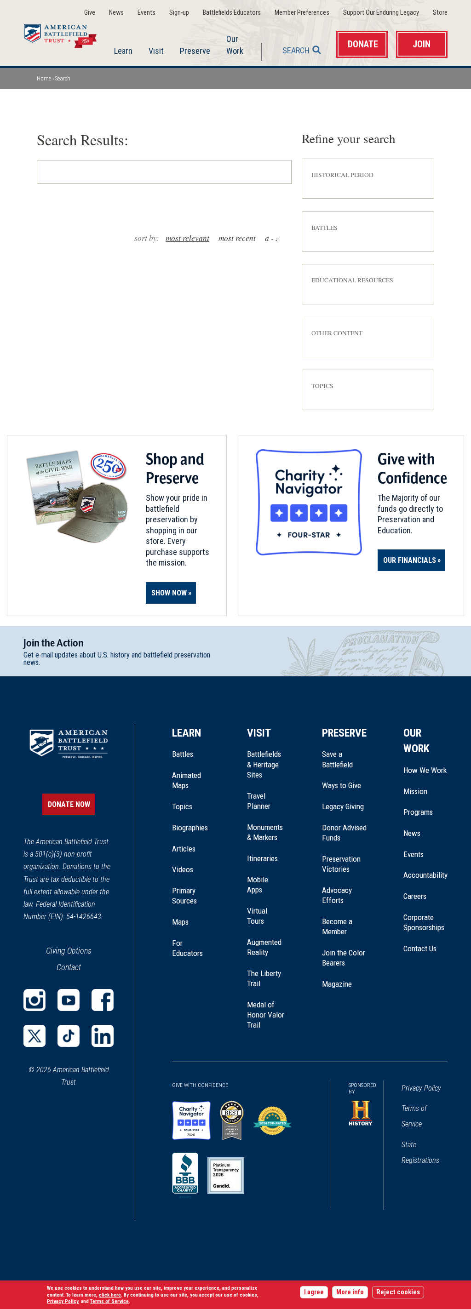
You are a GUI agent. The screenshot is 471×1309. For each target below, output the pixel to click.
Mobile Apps (257, 884)
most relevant (187, 238)
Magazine (337, 984)
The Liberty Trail (266, 979)
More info (350, 1292)
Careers (414, 896)
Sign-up (179, 13)
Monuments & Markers (265, 832)
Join (422, 44)
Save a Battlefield (337, 759)
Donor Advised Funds (344, 832)
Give (89, 13)
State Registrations (420, 1152)
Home (66, 34)
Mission (415, 791)
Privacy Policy (421, 1088)
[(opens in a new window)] (34, 1000)
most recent (237, 238)
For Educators (187, 948)
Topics (182, 806)
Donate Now (69, 804)
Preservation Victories (341, 864)
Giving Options (69, 950)
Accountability (425, 875)
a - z (272, 238)
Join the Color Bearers (343, 957)
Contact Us (420, 948)
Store (440, 13)
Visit (156, 51)
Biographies (190, 827)
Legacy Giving (344, 806)
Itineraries (262, 858)
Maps (180, 921)
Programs (418, 812)
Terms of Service (414, 1116)
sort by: (146, 238)
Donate (363, 44)
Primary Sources (184, 895)
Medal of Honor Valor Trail (266, 1015)
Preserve (195, 51)
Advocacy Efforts (337, 895)
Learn (123, 51)
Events (146, 13)
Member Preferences (302, 13)
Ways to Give (341, 785)
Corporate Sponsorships (423, 922)
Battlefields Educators (232, 13)
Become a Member (337, 926)
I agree (314, 1292)
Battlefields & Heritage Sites (264, 764)
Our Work (234, 44)
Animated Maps (186, 780)
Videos (182, 869)
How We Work (425, 770)
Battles (182, 754)
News (116, 13)
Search (296, 50)
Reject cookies (398, 1292)
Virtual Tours (257, 916)
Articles (183, 848)
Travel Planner (258, 801)
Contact (69, 967)
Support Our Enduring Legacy (381, 13)
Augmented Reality (264, 947)
